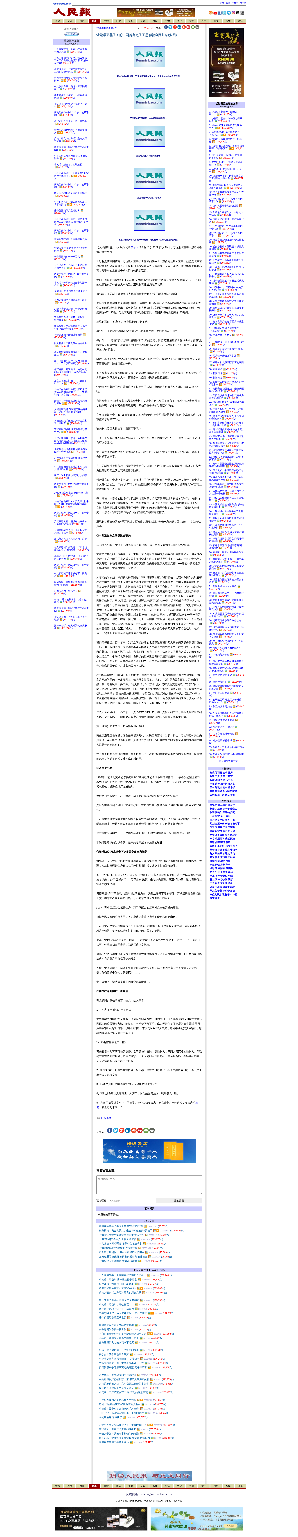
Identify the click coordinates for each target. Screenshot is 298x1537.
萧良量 (223, 857)
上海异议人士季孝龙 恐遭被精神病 (131, 1261)
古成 (217, 805)
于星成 (218, 887)
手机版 (235, 3)
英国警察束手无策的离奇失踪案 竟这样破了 (135, 1367)
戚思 (212, 868)
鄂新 (217, 861)
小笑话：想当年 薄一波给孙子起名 (131, 1279)
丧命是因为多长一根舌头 (125, 1329)
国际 (118, 21)
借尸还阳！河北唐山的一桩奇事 (129, 1284)
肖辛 (227, 795)
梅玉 (217, 898)
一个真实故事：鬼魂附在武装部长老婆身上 (135, 1275)
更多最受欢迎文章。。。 (232, 761)
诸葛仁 (223, 876)
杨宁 (217, 816)
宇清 (222, 842)
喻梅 (217, 868)
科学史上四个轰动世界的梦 (126, 1354)
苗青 (212, 850)
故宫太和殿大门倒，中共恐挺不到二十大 (134, 1363)
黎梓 (217, 879)
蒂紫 (227, 838)
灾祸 (142, 21)
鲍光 (212, 857)
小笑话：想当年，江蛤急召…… (129, 1304)
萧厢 (232, 795)
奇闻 (130, 21)
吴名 (212, 787)
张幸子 (226, 808)
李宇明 (231, 827)
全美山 (233, 808)
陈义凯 (233, 835)
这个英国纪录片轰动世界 (125, 1317)
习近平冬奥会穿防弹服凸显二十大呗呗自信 (137, 1425)
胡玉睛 (226, 791)
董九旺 (223, 883)
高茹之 (226, 850)
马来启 (223, 805)
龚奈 (225, 787)
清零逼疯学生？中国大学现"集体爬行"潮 (134, 1226)
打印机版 (105, 1117)
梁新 (230, 879)
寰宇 (203, 21)
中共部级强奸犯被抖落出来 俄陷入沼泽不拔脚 (136, 1379)
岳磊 (228, 861)
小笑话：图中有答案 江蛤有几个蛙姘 (132, 1408)
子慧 (219, 890)
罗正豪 (218, 808)
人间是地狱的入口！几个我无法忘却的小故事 (136, 1383)
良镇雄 (220, 835)
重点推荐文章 (71, 40)
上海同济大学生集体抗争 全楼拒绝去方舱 (134, 1235)
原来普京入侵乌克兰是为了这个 (129, 1388)
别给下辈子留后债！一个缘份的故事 (131, 1350)
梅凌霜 (213, 772)
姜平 (219, 853)
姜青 (217, 857)
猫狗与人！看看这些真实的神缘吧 (130, 1429)
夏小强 (218, 850)
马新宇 (231, 805)
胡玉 (212, 827)
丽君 (219, 772)
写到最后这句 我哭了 (123, 1417)
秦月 (228, 816)
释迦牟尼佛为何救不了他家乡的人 (132, 1288)
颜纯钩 (226, 812)
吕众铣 (231, 831)
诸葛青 (226, 887)
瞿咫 (222, 861)
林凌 (232, 887)
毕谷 (212, 838)
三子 (212, 883)
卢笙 (235, 894)
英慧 (212, 842)
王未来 (220, 823)
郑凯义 (218, 787)
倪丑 (217, 883)
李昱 (212, 784)
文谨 (222, 776)
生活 (167, 21)
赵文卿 (213, 853)
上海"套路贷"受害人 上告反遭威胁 (131, 1239)
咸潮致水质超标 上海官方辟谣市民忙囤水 (134, 1252)
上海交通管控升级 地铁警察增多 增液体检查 (135, 1256)
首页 (57, 21)
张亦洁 (228, 846)
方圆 (232, 820)
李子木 (135, 247)
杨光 (212, 808)
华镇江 (223, 879)
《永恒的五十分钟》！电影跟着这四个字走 (136, 1333)
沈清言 (229, 776)
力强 (222, 780)
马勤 (230, 872)
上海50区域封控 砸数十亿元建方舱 (131, 1248)
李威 (212, 864)
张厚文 (231, 784)
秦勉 (212, 805)
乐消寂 (218, 827)
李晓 (230, 876)
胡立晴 (233, 791)
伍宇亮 (229, 780)
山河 (212, 816)
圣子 (222, 816)
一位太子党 (215, 894)
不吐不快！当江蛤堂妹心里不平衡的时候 (134, 1413)
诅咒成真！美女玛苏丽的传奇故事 (130, 1375)
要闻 (69, 21)
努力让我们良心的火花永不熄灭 (129, 1342)
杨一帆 (223, 784)
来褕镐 (228, 823)
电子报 (243, 3)
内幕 (81, 21)
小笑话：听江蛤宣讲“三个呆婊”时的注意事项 (136, 1392)
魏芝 (212, 898)
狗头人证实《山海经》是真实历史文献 (133, 1292)
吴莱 (225, 872)
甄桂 (232, 838)
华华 (228, 864)
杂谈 (240, 21)
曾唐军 (236, 823)
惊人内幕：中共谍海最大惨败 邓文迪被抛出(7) (136, 1438)
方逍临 (213, 795)
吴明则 (220, 846)
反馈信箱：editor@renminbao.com (149, 1494)
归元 (232, 812)
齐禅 (217, 876)
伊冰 (212, 876)
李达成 (226, 853)
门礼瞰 (231, 857)
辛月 (225, 827)
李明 (217, 780)
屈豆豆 (213, 872)
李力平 (233, 850)
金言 (227, 835)
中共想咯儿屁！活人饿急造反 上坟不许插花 (136, 1313)
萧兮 (217, 784)
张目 (219, 872)
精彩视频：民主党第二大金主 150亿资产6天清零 (141, 1230)
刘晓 (212, 776)
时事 (94, 21)
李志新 (213, 831)
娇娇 (232, 890)
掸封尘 (213, 820)
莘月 (225, 831)
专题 (191, 21)
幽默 (106, 21)
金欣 (225, 772)
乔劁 (212, 861)
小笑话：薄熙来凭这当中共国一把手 (131, 1338)
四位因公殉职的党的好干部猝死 (129, 1309)
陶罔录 (213, 846)
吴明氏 (220, 820)
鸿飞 (235, 846)
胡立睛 (213, 823)
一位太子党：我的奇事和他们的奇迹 (131, 1433)
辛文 (217, 776)
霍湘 (224, 894)
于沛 (229, 894)
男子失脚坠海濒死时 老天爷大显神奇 (132, 1300)
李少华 (226, 890)
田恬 (217, 864)
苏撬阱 (229, 868)
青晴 (232, 853)
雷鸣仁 (218, 812)
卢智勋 (213, 835)
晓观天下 (219, 838)
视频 (228, 21)
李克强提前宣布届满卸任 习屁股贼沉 (132, 1358)
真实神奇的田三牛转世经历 (126, 1442)
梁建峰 (218, 791)
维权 (216, 21)
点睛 (217, 842)
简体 (222, 3)
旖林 (222, 864)
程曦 (212, 780)
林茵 (227, 820)
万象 (155, 21)
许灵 (212, 887)
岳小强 (231, 787)
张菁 (212, 812)
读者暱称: (101, 1200)
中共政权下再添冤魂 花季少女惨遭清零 (133, 1243)
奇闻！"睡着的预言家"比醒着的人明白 (132, 1404)
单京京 (213, 890)
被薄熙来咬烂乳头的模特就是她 (128, 1325)
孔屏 (230, 772)
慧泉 (228, 842)
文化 (179, 21)
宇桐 (219, 831)
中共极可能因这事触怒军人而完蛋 (132, 1400)
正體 (228, 3)
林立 (212, 879)
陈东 (222, 868)
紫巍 (230, 883)
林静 (212, 791)
